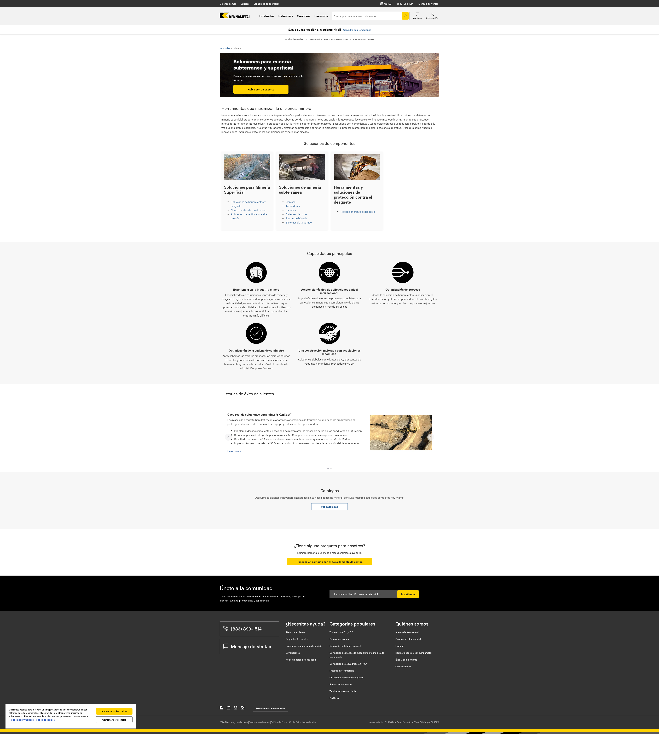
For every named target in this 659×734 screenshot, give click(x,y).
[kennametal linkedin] (228, 708)
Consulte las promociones (357, 29)
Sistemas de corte (296, 214)
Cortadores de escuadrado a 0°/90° (348, 663)
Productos (266, 16)
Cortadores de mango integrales (346, 677)
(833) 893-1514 (405, 3)
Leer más (233, 451)
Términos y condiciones (236, 722)
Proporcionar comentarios (270, 708)
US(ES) (388, 3)
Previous (228, 437)
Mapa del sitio (309, 722)
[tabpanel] (329, 435)
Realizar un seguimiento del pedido (304, 645)
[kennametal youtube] (235, 708)
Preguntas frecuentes (297, 639)
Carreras (245, 3)
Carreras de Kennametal (408, 639)
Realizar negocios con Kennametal (413, 652)
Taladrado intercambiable (343, 691)
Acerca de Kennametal (407, 632)
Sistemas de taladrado (299, 222)
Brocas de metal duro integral (345, 645)
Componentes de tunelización (248, 210)
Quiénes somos (228, 3)
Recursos (321, 16)
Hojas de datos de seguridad (301, 659)
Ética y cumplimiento (406, 659)
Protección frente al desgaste (358, 212)
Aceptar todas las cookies (114, 711)
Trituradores (293, 206)
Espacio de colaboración (266, 3)
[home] (235, 17)
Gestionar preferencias (114, 719)
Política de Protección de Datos (286, 722)
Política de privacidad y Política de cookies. (32, 719)
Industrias (285, 16)
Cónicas (290, 202)
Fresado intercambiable (342, 670)
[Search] (405, 16)
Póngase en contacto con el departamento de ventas (329, 562)
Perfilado (334, 698)
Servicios (303, 16)
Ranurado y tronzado (341, 684)
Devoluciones (293, 652)
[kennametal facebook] (221, 708)
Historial (399, 645)
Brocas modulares (339, 639)
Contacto (417, 18)
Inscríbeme (408, 594)
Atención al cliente (295, 632)
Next (430, 437)
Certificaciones (403, 666)
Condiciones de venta (259, 722)
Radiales (291, 210)
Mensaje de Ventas (428, 3)
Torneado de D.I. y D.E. (342, 632)
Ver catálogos (329, 507)
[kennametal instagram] (242, 708)
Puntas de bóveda (296, 218)
